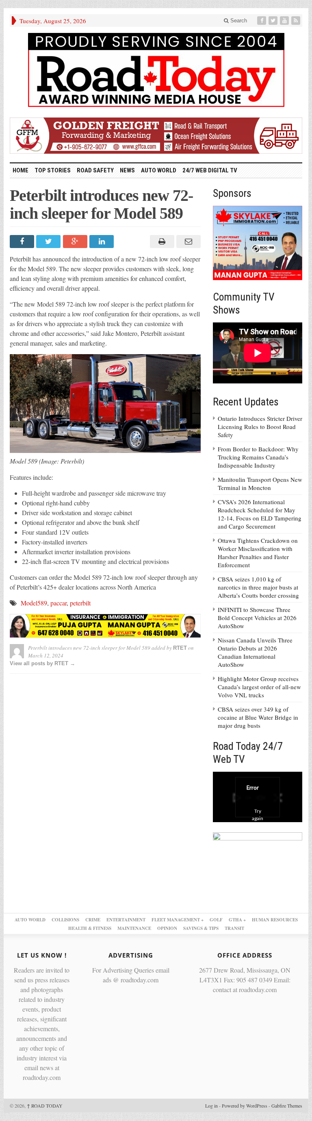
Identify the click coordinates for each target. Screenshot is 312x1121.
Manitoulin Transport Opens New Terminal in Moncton (260, 483)
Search (238, 20)
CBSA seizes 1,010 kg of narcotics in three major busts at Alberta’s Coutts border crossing (258, 587)
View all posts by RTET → (42, 663)
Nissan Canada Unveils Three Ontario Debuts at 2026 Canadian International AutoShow (255, 652)
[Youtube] (285, 20)
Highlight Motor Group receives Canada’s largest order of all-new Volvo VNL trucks (259, 687)
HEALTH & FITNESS (89, 928)
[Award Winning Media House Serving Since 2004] (156, 70)
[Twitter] (274, 20)
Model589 (34, 603)
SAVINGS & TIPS (201, 928)
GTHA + (237, 919)
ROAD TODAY (45, 1105)
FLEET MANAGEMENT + (178, 919)
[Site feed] (296, 20)
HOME (20, 170)
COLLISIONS (65, 919)
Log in (211, 1105)
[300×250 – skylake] (257, 242)
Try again (257, 814)
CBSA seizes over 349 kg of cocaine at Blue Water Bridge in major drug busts (258, 717)
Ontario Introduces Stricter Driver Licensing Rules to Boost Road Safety (260, 426)
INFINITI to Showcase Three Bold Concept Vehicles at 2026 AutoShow (257, 617)
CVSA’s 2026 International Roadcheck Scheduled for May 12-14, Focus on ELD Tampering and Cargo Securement (259, 514)
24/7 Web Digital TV (209, 170)
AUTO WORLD (158, 170)
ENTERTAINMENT (125, 919)
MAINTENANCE (134, 928)
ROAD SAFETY (95, 170)
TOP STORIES (53, 170)
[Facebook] (262, 20)
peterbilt (80, 603)
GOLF (216, 919)
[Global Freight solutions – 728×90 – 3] (156, 135)
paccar (58, 603)
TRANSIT (234, 928)
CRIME (92, 919)
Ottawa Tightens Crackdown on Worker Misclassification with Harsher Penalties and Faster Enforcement (258, 552)
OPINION (167, 928)
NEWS (127, 170)
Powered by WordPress (244, 1105)
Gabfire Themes (286, 1105)
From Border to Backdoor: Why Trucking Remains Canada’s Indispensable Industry (258, 457)
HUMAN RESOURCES (275, 919)
